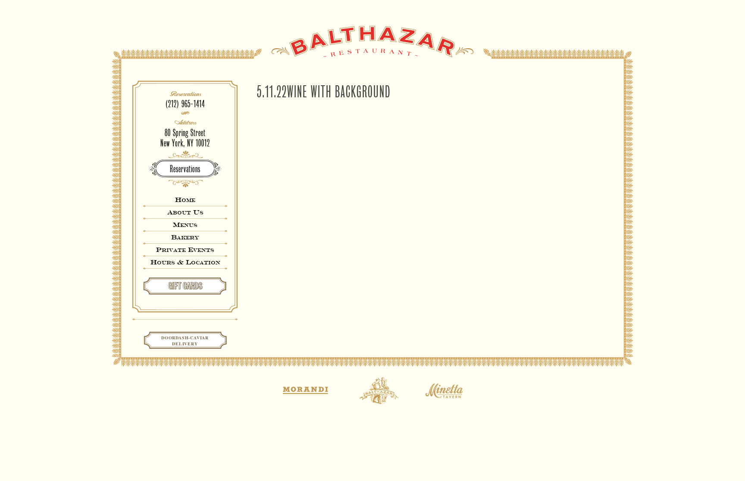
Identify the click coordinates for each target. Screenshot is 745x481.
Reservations (185, 169)
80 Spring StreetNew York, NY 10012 (185, 138)
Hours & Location (185, 262)
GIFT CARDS (185, 286)
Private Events (185, 249)
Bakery (185, 237)
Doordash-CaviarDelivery (185, 341)
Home (185, 199)
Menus (185, 224)
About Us (185, 212)
